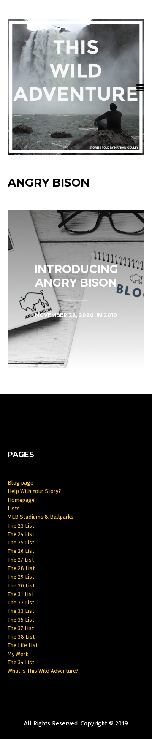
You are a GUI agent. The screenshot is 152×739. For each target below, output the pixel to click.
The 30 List (21, 585)
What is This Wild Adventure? (43, 671)
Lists (14, 508)
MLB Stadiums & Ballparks (40, 517)
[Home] (76, 87)
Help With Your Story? (34, 491)
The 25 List (21, 542)
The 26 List (21, 551)
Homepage (21, 500)
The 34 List (21, 662)
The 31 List (21, 594)
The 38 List (21, 636)
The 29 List (21, 577)
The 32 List (21, 602)
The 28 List (21, 568)
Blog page (20, 482)
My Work (18, 654)
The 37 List (21, 628)
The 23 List (21, 525)
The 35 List (21, 620)
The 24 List (21, 534)
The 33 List (21, 611)
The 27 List (21, 560)
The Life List (23, 645)
